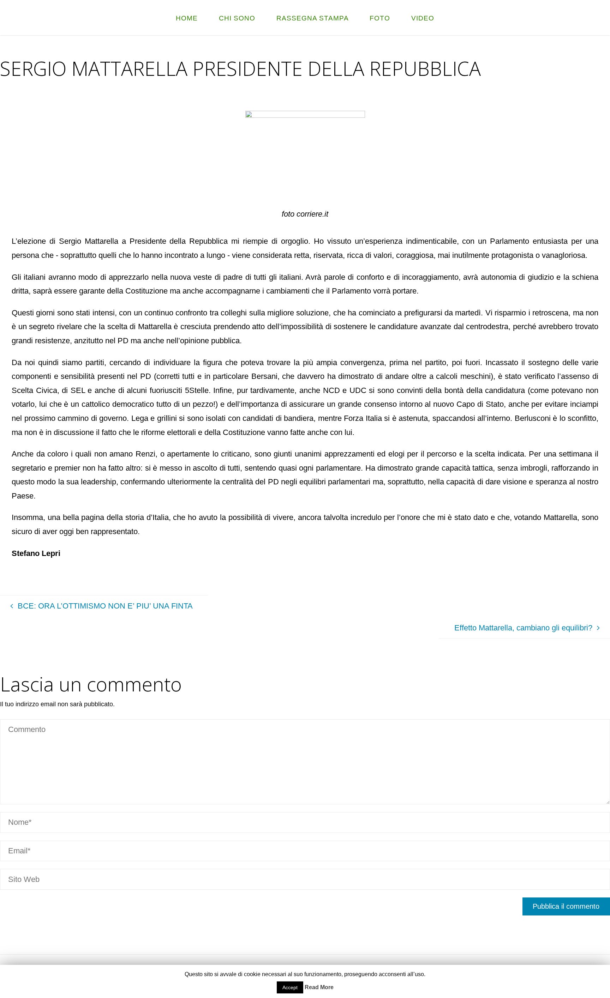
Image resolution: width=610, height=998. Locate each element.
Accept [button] (290, 987)
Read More (319, 987)
